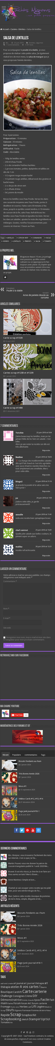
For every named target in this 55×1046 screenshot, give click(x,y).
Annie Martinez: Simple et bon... (22, 880)
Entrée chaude (28, 1000)
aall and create (7, 983)
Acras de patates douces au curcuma (36, 295)
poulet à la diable (30, 50)
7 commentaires (12, 45)
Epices (37, 1000)
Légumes (39, 43)
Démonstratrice (11, 1000)
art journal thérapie (34, 983)
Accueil (5, 29)
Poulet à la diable (14, 289)
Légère (41, 1006)
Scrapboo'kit (29, 1015)
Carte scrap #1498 (13, 407)
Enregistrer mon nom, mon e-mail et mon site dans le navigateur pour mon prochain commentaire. (27, 638)
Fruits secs (15, 1007)
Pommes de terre (38, 1010)
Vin (11, 1023)
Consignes (19, 996)
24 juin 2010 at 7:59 (44, 498)
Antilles (10, 238)
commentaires (31, 755)
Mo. (7, 43)
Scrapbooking (11, 1019)
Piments (28, 241)
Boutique (7, 991)
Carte (27, 991)
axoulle (19, 514)
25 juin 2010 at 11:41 (44, 514)
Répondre (46, 450)
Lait (29, 1007)
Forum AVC (26, 1003)
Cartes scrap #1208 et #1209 (18, 372)
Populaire (16, 755)
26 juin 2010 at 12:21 (44, 547)
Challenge (6, 996)
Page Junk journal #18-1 (29, 811)
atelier (15, 987)
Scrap (15, 1014)
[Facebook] (16, 830)
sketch (25, 1019)
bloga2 (19, 481)
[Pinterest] (27, 830)
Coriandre (37, 238)
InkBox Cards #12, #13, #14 (31, 799)
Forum (17, 1003)
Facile (48, 238)
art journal (18, 983)
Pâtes (48, 1010)
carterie (40, 991)
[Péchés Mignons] (27, 11)
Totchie (19, 433)
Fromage (5, 1006)
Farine (10, 1003)
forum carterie (39, 1003)
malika (19, 547)
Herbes (6, 241)
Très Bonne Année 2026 (29, 774)
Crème (28, 996)
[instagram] (38, 830)
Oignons (18, 1010)
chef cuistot (22, 530)
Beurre (43, 987)
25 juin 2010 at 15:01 (44, 530)
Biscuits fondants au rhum (30, 761)
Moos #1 (22, 786)
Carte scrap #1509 (13, 337)
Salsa (37, 241)
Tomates (47, 241)
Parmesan (26, 1010)
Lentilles (17, 241)
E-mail (6, 618)
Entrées (22, 29)
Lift (33, 1006)
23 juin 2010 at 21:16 (44, 481)
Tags (43, 755)
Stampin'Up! (37, 1019)
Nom (6, 608)
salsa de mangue (35, 57)
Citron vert (23, 238)
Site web (7, 628)
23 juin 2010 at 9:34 (44, 433)
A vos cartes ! (30, 987)
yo (17, 498)
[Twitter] (22, 830)
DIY (35, 996)
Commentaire (10, 581)
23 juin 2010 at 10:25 (44, 457)
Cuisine (14, 29)
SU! (48, 1019)
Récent (6, 755)
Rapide (5, 1015)
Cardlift (17, 992)
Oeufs (10, 1010)
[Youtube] (33, 830)
